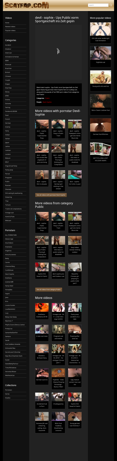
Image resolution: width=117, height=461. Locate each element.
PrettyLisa (8, 329)
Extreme (8, 104)
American (8, 53)
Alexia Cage (9, 239)
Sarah (7, 340)
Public (7, 182)
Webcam (8, 221)
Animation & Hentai (12, 57)
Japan (7, 143)
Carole (7, 262)
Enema (7, 100)
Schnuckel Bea (10, 348)
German (8, 123)
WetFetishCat (9, 375)
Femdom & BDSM (11, 111)
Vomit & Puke (9, 217)
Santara (8, 336)
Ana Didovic (9, 243)
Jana (6, 297)
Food (6, 115)
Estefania (8, 278)
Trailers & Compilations (13, 209)
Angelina (8, 251)
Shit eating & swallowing (13, 193)
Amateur (8, 49)
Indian (7, 135)
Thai (6, 201)
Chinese (8, 76)
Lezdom (8, 154)
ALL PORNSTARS (11, 235)
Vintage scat (9, 213)
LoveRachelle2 (10, 309)
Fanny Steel (9, 286)
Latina (7, 146)
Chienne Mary (10, 266)
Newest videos (10, 27)
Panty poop (9, 170)
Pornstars (8, 390)
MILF (7, 162)
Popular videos (10, 30)
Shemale (8, 189)
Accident (8, 45)
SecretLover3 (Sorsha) (12, 352)
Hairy (7, 131)
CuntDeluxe (9, 270)
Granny (7, 127)
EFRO (7, 96)
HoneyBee (8, 290)
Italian (7, 139)
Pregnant (8, 178)
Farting (7, 107)
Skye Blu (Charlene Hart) (13, 356)
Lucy (6, 313)
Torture (8, 205)
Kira (6, 301)
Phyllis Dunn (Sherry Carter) (15, 325)
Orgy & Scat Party (11, 166)
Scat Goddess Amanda (12, 344)
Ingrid (7, 294)
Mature (7, 158)
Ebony (7, 92)
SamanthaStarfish (11, 333)
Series (7, 394)
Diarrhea (8, 88)
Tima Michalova (10, 368)
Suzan (7, 360)
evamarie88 (9, 282)
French (7, 119)
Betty (7, 258)
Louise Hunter (10, 305)
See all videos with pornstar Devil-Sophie (51, 195)
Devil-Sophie (9, 274)
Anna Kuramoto (10, 255)
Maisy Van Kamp (11, 317)
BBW (7, 61)
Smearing (8, 197)
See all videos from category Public (49, 290)
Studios (7, 398)
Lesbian (8, 150)
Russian (8, 185)
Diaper (7, 84)
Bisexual (8, 65)
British (7, 72)
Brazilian (8, 68)
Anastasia (8, 247)
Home (7, 23)
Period (7, 174)
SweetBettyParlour (11, 364)
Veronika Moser (10, 372)
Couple (7, 80)
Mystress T (9, 321)
